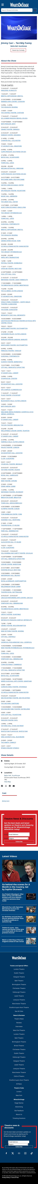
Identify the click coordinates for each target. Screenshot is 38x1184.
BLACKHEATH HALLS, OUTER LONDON (13, 401)
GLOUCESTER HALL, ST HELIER (11, 542)
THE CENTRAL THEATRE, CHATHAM (12, 113)
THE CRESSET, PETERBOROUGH (11, 213)
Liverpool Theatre (19, 1000)
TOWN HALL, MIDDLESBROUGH (11, 503)
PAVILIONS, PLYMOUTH (9, 90)
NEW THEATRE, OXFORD (9, 481)
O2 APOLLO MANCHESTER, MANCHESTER (14, 246)
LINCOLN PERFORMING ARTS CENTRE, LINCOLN (17, 598)
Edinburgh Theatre (19, 992)
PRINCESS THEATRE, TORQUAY (11, 351)
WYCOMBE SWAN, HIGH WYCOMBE (12, 179)
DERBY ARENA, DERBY (8, 486)
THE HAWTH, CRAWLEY (8, 742)
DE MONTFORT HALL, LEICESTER (11, 384)
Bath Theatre (19, 981)
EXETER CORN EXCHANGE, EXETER (12, 185)
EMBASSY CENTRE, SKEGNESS (11, 135)
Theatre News (19, 1019)
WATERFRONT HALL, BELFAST (10, 575)
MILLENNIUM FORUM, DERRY (11, 587)
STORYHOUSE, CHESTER (9, 379)
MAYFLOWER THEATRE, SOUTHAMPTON (14, 328)
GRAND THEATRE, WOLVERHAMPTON (13, 626)
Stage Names (19, 1103)
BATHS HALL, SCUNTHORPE (10, 157)
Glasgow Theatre (19, 977)
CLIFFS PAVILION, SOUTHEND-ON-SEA (13, 152)
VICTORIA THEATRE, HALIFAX (10, 470)
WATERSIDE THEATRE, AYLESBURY (12, 492)
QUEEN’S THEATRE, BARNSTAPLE (11, 362)
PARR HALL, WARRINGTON (9, 531)
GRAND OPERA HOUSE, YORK (11, 241)
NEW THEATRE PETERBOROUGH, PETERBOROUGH (17, 648)
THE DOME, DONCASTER (9, 310)
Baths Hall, (14, 46)
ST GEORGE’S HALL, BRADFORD (11, 146)
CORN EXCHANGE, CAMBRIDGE (11, 664)
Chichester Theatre (19, 988)
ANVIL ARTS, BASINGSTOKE (10, 257)
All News (19, 1084)
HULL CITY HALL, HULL (8, 274)
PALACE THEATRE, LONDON (10, 447)
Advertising (19, 1107)
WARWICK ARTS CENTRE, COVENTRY (13, 102)
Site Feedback (19, 1111)
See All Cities (19, 1011)
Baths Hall (7, 775)
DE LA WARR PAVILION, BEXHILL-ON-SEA (14, 118)
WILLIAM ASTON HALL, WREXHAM (12, 168)
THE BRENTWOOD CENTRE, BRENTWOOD (15, 285)
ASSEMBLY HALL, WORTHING (10, 520)
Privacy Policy (6, 1177)
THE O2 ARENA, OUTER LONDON (12, 291)
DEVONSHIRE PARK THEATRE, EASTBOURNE (15, 709)
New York (19, 1095)
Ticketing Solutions (19, 1118)
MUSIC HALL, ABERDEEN (9, 196)
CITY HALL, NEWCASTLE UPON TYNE (13, 367)
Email (6, 834)
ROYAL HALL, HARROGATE (9, 475)
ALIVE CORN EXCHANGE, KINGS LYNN (13, 207)
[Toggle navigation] (1, 4)
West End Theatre (19, 1030)
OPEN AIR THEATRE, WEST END (11, 269)
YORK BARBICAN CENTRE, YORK (11, 514)
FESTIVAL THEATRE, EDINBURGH (11, 263)
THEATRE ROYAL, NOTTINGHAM (11, 592)
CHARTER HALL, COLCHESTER (10, 141)
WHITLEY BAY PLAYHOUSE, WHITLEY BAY (14, 731)
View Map (7, 782)
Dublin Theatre (19, 973)
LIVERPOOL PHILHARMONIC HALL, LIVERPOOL (16, 642)
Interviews (19, 1026)
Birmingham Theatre (19, 984)
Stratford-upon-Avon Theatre (19, 1007)
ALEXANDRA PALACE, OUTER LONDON (13, 334)
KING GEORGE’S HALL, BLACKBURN (12, 737)
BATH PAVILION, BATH (8, 124)
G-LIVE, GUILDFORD (7, 459)
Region (6, 838)
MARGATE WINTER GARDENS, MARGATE (14, 340)
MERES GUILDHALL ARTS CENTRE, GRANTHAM (16, 681)
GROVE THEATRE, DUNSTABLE (11, 614)
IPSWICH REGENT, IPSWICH (10, 748)
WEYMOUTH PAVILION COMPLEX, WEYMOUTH (16, 620)
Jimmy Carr (5, 801)
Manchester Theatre (19, 1004)
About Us (19, 1114)
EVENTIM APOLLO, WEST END (11, 570)
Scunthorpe (23, 46)
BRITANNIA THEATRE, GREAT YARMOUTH (14, 280)
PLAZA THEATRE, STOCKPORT (10, 395)
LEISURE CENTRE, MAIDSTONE (11, 564)
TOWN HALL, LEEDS (7, 163)
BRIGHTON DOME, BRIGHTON (11, 497)
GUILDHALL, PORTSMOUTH (10, 224)
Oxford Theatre (19, 1076)
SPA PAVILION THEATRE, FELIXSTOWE (13, 191)
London (19, 1091)
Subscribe (19, 842)
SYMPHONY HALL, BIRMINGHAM (12, 603)
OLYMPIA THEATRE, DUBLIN (10, 509)
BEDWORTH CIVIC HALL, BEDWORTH (13, 315)
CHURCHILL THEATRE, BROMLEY (11, 464)
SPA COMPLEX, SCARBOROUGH (11, 390)
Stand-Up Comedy (18, 50)
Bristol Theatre (19, 1046)
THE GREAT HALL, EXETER (9, 202)
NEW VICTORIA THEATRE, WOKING (12, 631)
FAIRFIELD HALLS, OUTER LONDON (12, 442)
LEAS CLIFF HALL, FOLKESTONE (11, 715)
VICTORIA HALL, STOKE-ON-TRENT (12, 726)
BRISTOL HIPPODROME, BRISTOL (12, 96)
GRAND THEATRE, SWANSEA (10, 129)
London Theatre (19, 969)
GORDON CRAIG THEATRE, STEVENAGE (14, 687)
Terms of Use (15, 1177)
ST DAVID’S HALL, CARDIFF (9, 373)
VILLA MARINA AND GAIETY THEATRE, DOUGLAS (17, 553)
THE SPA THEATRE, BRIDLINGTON (12, 425)
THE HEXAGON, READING (9, 107)
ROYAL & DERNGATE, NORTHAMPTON (13, 581)
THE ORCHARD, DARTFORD (10, 703)
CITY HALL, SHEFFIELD (8, 637)
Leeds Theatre (19, 996)
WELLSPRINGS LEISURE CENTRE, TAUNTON (15, 431)
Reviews (19, 1023)
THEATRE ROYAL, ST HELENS (10, 525)
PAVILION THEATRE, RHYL (9, 720)
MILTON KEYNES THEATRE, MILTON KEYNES (15, 698)
